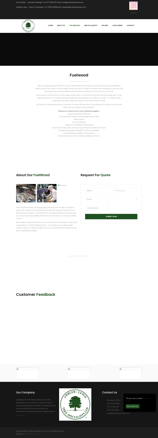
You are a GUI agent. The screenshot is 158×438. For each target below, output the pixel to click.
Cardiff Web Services (32, 434)
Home (50, 25)
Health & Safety (90, 25)
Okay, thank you (133, 406)
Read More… (21, 415)
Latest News (117, 25)
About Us (61, 25)
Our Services (74, 25)
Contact (130, 25)
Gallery (105, 25)
